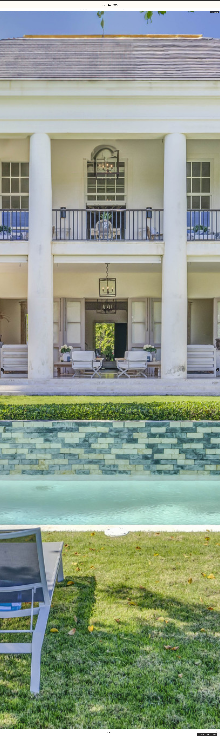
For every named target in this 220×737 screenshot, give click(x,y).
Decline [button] (214, 734)
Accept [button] (208, 734)
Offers (123, 9)
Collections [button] (104, 9)
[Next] (217, 370)
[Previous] (2, 370)
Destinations (83, 9)
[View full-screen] (214, 12)
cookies (202, 734)
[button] (139, 9)
